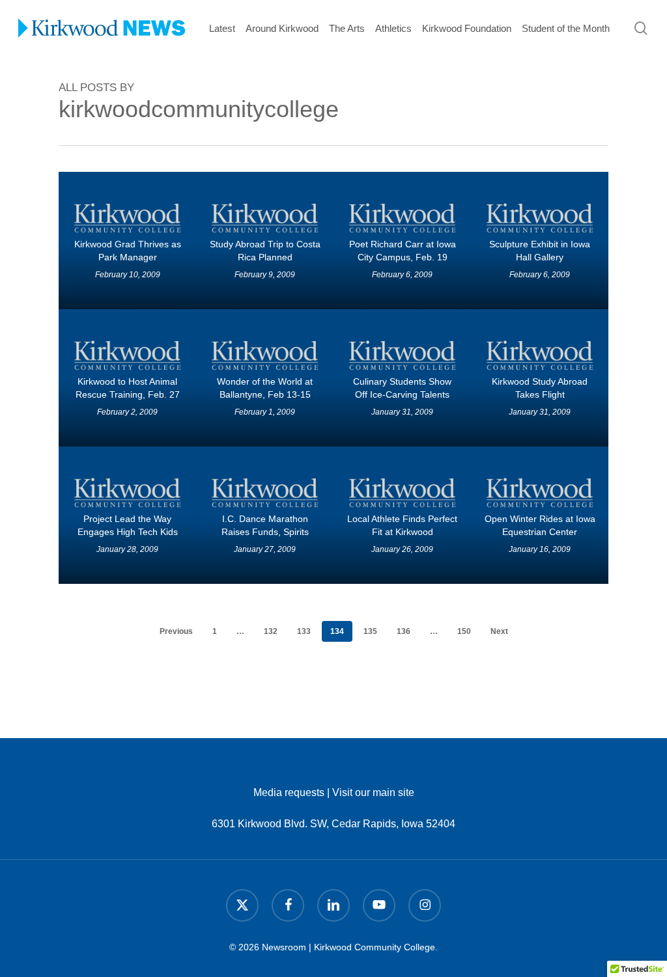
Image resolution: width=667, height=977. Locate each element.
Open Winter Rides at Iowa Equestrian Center (540, 525)
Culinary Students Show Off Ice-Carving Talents (402, 388)
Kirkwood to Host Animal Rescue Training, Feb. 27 (128, 388)
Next (499, 631)
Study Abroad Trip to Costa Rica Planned (265, 250)
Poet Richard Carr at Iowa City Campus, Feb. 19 (402, 250)
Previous (176, 631)
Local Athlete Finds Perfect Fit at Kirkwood (402, 525)
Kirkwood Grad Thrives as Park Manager (127, 250)
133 (304, 631)
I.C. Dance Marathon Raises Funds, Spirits (265, 525)
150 (464, 631)
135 (370, 631)
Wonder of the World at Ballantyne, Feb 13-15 (265, 388)
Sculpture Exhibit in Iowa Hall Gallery (539, 250)
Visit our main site (373, 792)
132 (270, 631)
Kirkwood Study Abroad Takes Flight (540, 388)
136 (403, 631)
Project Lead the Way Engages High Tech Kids (128, 525)
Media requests (288, 792)
